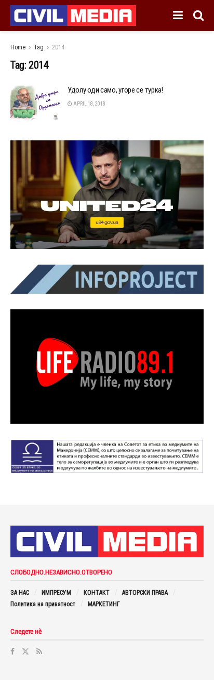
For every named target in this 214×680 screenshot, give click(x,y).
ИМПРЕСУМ (56, 592)
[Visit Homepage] (73, 15)
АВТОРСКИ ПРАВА (145, 592)
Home (17, 47)
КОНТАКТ (97, 592)
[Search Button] (198, 15)
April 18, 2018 (88, 104)
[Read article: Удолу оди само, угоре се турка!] (36, 103)
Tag (39, 47)
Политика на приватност (42, 604)
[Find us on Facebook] (12, 651)
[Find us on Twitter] (25, 651)
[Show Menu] (178, 15)
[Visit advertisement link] (107, 195)
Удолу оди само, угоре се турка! (115, 90)
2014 (58, 47)
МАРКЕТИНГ (104, 604)
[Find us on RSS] (39, 651)
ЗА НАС (19, 592)
